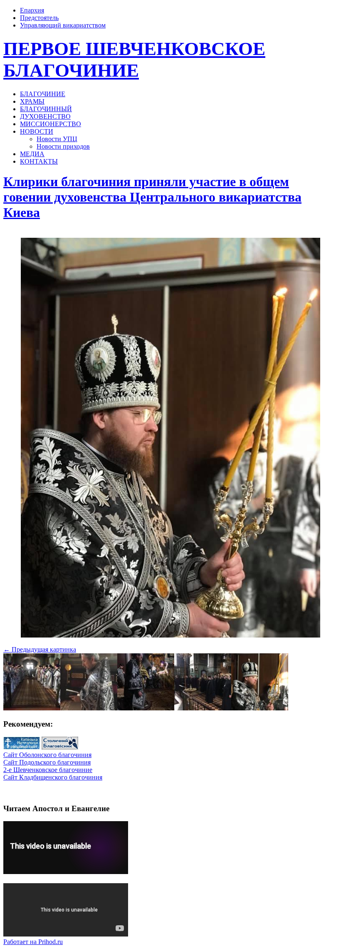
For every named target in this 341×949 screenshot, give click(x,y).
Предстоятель (39, 17)
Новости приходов (63, 146)
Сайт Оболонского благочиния (47, 754)
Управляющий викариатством (63, 25)
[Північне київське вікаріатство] (60, 747)
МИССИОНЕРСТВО (50, 123)
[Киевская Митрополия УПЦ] (21, 747)
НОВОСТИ (36, 131)
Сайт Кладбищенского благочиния (52, 777)
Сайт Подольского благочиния (47, 762)
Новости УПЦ (57, 138)
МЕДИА (32, 153)
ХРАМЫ (32, 101)
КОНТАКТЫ (39, 161)
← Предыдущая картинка (39, 649)
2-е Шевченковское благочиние (47, 769)
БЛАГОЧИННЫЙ (46, 108)
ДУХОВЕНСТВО (45, 116)
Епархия (32, 10)
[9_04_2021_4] (170, 635)
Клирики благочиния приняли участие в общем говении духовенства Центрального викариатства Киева (152, 197)
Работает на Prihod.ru (33, 941)
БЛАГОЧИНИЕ (42, 93)
